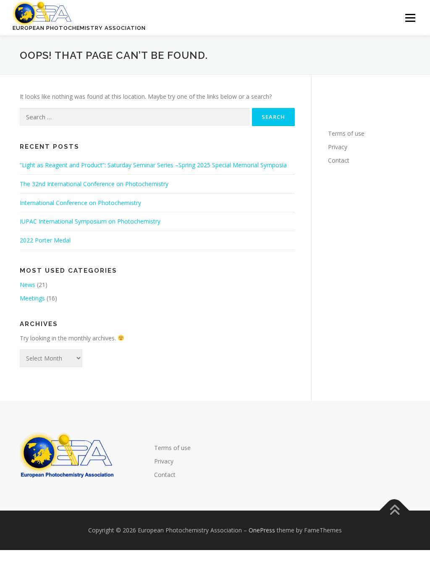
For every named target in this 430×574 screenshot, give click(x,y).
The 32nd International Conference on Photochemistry (94, 184)
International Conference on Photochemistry (80, 203)
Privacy (337, 147)
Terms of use (346, 133)
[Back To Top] (394, 510)
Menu (410, 18)
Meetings (32, 298)
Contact (338, 160)
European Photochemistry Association (79, 28)
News (27, 285)
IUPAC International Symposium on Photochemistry (90, 221)
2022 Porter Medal (45, 240)
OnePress (262, 530)
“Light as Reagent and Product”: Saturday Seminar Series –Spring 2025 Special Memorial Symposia (153, 165)
